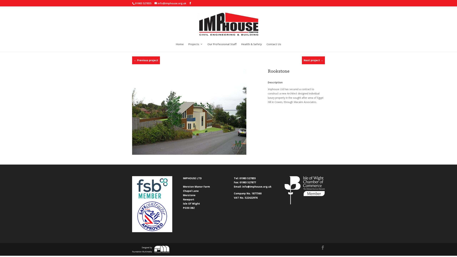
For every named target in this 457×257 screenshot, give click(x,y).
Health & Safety (251, 44)
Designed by (142, 249)
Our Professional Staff (222, 44)
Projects (193, 44)
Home (180, 44)
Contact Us (274, 44)
